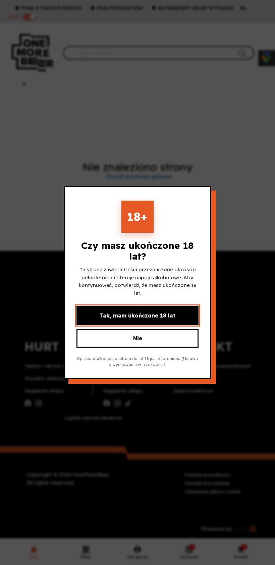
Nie (137, 338)
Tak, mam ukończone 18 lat (137, 315)
